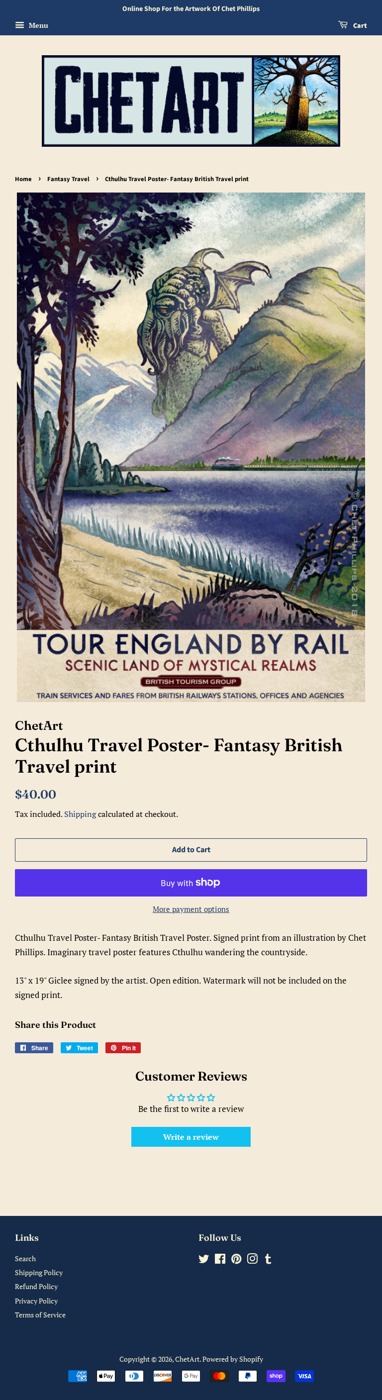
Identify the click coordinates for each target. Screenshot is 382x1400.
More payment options (191, 909)
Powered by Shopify (232, 1359)
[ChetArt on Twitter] (203, 1260)
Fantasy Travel (68, 179)
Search (25, 1258)
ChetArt (187, 1359)
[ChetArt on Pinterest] (236, 1260)
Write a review (191, 1136)
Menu (37, 25)
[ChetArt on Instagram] (252, 1260)
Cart (359, 26)
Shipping (80, 813)
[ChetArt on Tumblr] (268, 1260)
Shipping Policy (39, 1272)
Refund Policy (36, 1286)
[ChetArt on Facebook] (220, 1260)
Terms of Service (40, 1314)
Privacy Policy (36, 1300)
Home (23, 179)
